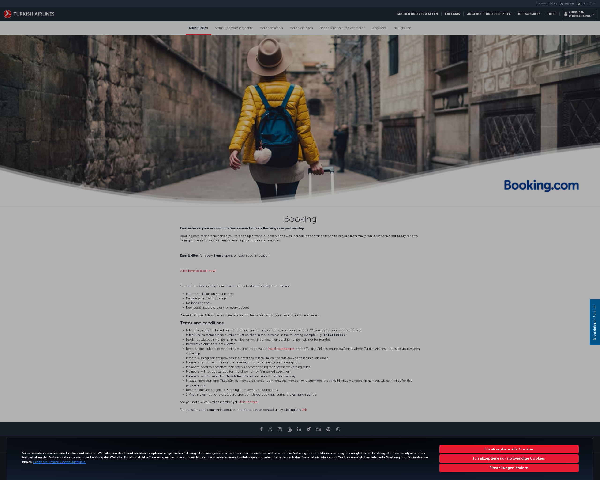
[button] (509, 468)
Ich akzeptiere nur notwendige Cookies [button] (509, 458)
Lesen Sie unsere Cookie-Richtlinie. (59, 462)
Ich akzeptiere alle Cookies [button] (509, 449)
